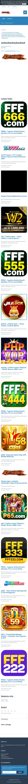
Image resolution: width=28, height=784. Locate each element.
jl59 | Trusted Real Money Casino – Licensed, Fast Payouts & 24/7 (13, 636)
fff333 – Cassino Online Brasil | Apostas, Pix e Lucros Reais (13, 568)
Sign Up (3, 6)
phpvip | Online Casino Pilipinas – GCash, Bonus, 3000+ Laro (13, 368)
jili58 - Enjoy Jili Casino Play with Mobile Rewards (13, 456)
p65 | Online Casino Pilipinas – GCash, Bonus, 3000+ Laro (13, 524)
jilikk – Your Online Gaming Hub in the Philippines (14, 592)
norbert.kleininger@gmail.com (7, 758)
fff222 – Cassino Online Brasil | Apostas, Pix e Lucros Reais (13, 681)
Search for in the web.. (10, 51)
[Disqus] (14, 79)
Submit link (14, 6)
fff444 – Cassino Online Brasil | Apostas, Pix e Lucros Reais (13, 412)
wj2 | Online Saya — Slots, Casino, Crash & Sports (11, 237)
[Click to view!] (14, 57)
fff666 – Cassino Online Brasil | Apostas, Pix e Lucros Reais (13, 132)
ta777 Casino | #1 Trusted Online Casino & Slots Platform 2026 (13, 157)
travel (6, 699)
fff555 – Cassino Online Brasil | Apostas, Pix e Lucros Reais (13, 281)
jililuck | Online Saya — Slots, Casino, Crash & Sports (12, 325)
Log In (9, 6)
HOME (3, 18)
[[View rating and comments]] (6, 140)
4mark (18, 779)
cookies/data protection (14, 4)
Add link (9, 18)
